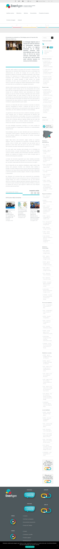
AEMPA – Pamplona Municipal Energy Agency (47, 414)
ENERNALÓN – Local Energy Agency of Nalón (47, 454)
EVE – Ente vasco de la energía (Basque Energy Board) (47, 223)
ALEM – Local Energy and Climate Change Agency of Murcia (47, 435)
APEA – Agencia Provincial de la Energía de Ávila (46, 252)
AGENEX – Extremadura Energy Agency (47, 202)
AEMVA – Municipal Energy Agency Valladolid (47, 419)
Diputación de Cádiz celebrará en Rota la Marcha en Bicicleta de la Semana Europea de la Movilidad (34, 214)
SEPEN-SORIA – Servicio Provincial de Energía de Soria (47, 291)
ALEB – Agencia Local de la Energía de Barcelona (47, 375)
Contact (25, 531)
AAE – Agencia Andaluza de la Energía (46, 146)
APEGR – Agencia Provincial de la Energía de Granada (47, 263)
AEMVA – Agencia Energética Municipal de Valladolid (47, 362)
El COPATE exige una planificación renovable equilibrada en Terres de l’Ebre (22, 213)
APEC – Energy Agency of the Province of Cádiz (47, 312)
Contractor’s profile (27, 534)
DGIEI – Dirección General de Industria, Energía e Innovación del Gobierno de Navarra (47, 158)
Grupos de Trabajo (27, 525)
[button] (7, 211)
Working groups (27, 540)
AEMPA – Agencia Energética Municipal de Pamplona (47, 356)
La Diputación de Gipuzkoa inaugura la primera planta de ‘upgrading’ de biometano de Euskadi (10, 214)
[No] (57, 545)
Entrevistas (46, 52)
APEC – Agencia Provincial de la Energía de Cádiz (46, 258)
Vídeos (45, 53)
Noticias (16, 192)
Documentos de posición (29, 522)
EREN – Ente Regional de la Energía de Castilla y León (47, 166)
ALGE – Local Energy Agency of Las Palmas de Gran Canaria (47, 441)
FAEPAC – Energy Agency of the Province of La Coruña (47, 332)
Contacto (25, 516)
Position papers (27, 537)
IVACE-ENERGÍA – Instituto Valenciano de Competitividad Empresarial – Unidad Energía (47, 187)
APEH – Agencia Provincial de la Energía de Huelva (47, 269)
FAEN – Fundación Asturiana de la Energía (47, 176)
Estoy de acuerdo (30, 546)
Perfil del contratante (28, 519)
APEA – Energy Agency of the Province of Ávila (47, 306)
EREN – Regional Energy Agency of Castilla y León (46, 217)
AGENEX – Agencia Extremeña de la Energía (47, 152)
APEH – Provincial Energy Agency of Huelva (46, 322)
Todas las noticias (48, 50)
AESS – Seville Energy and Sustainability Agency (47, 425)
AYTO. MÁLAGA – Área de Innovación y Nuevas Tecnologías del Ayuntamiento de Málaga (47, 396)
